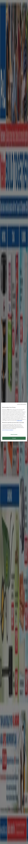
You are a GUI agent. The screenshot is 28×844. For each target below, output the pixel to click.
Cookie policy (19, 420)
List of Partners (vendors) (7, 430)
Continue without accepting (21, 404)
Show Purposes (14, 434)
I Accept (14, 438)
